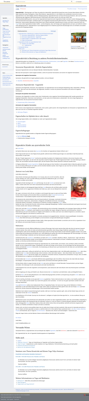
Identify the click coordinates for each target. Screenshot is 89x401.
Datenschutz (3, 399)
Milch (22, 274)
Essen (78, 251)
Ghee (27, 303)
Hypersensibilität (21, 126)
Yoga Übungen (21, 382)
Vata (44, 187)
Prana (24, 253)
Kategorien (18, 389)
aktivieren (63, 330)
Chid (39, 310)
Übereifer (19, 80)
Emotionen (29, 247)
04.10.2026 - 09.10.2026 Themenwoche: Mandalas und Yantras (30, 356)
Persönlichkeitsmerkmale (41, 61)
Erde (42, 263)
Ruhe (26, 102)
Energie (53, 195)
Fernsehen (28, 259)
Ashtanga (29, 208)
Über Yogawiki (10, 399)
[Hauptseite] (7, 9)
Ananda (43, 310)
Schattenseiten (52, 61)
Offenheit (24, 136)
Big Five (19, 136)
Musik (77, 230)
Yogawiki (7, 1)
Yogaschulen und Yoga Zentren (25, 384)
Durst (60, 202)
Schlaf (76, 274)
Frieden (50, 237)
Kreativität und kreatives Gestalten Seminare (28, 354)
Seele (51, 272)
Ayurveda (38, 151)
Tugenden (65, 61)
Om (17, 317)
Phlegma (25, 112)
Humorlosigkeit (21, 121)
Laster (58, 61)
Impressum (16, 399)
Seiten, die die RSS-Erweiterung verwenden (30, 389)
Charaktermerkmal (79, 61)
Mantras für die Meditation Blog (25, 347)
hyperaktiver (35, 164)
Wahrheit (83, 309)
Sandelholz (30, 237)
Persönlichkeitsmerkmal (45, 389)
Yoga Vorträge (21, 344)
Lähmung (19, 112)
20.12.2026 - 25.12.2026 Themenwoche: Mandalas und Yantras (30, 366)
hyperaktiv (53, 330)
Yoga (17, 24)
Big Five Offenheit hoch (69, 389)
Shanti (19, 317)
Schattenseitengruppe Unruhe (22, 390)
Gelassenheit (74, 46)
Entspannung (20, 102)
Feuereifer (36, 80)
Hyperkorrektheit (21, 125)
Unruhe (33, 138)
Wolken (30, 292)
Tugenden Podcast (22, 342)
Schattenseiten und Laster (57, 389)
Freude (17, 217)
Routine (41, 279)
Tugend (19, 340)
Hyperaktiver (81, 330)
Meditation (23, 285)
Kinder (32, 158)
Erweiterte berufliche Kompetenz (25, 345)
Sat (37, 310)
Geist (78, 286)
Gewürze (26, 254)
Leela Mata (20, 148)
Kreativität (59, 195)
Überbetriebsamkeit (28, 80)
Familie (52, 183)
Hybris (19, 123)
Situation (29, 164)
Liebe (34, 183)
